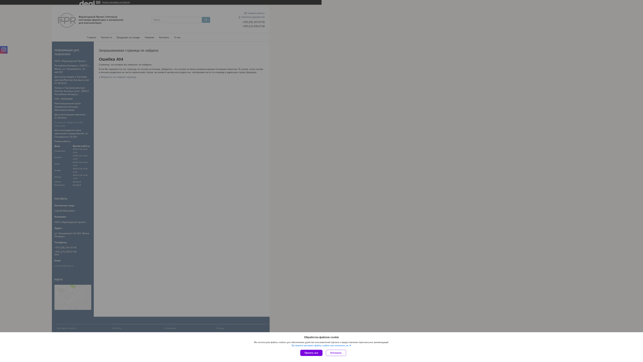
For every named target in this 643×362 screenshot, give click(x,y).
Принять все (311, 353)
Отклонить (336, 353)
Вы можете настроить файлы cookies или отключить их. (320, 345)
